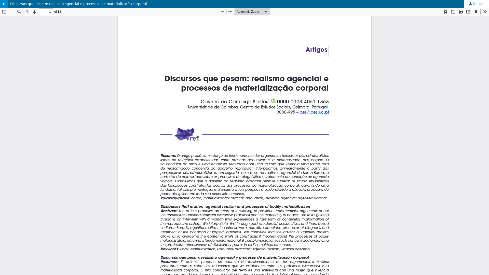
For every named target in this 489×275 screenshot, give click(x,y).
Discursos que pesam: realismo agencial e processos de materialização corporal (78, 3)
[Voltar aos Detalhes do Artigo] (4, 4)
